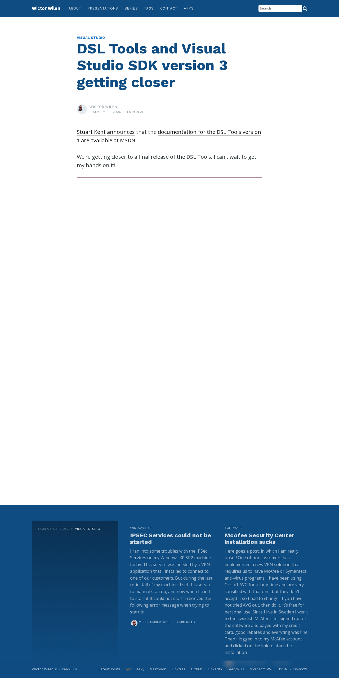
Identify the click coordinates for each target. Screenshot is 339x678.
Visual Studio (91, 38)
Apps (189, 8)
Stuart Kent (91, 131)
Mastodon (158, 669)
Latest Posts (110, 669)
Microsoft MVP (261, 669)
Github (196, 669)
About (75, 8)
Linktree (179, 669)
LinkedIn (215, 669)
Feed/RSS (235, 669)
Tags (149, 8)
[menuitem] (74, 9)
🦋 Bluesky (135, 669)
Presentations (102, 8)
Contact (168, 8)
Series (131, 8)
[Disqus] (169, 252)
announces (121, 131)
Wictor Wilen (46, 8)
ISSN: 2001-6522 (293, 669)
